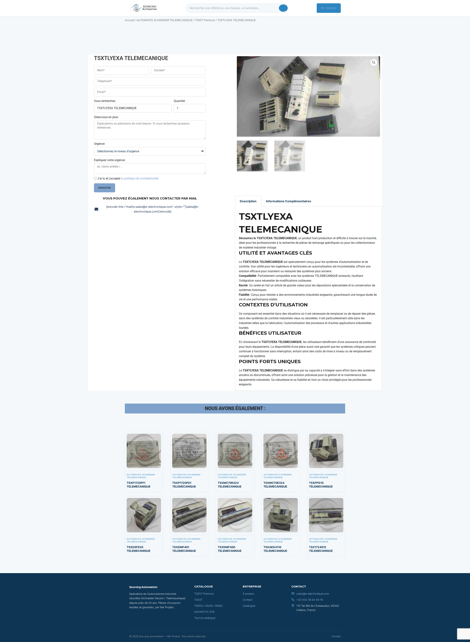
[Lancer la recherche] (283, 8)
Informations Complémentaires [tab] (288, 201)
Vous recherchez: (105, 101)
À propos (248, 593)
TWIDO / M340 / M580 (208, 605)
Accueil (129, 20)
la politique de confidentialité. (140, 178)
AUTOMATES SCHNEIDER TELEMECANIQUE (164, 20)
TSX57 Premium (205, 20)
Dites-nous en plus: (106, 117)
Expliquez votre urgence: (109, 160)
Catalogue (249, 605)
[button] (373, 62)
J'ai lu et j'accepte (128, 178)
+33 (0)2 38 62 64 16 (309, 599)
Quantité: (179, 101)
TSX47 (198, 599)
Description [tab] (248, 201)
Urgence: (99, 143)
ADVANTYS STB (204, 611)
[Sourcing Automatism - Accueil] (143, 8)
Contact (331, 8)
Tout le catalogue (204, 617)
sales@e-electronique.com (312, 593)
